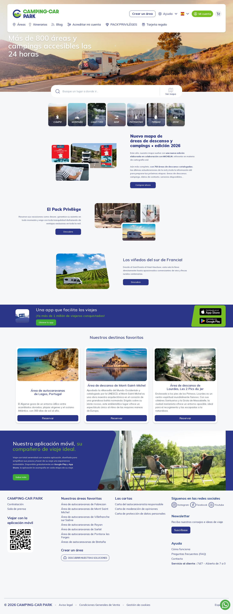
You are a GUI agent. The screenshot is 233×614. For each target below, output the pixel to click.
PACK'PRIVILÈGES (123, 24)
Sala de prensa (16, 508)
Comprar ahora (143, 185)
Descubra (68, 231)
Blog (59, 24)
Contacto (177, 558)
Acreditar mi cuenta (86, 24)
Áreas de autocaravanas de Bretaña (83, 542)
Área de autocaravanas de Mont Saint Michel (84, 510)
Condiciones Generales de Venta (99, 605)
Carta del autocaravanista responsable (139, 504)
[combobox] (185, 14)
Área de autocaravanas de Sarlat (81, 529)
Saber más (21, 477)
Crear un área (142, 14)
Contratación (15, 504)
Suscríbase (181, 530)
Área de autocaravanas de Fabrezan (83, 504)
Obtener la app (46, 322)
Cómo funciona (180, 549)
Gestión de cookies (138, 605)
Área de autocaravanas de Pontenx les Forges (85, 535)
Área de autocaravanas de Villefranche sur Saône (85, 518)
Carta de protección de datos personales (140, 513)
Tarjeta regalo (157, 24)
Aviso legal (66, 605)
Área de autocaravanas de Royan (82, 524)
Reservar (48, 418)
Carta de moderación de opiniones (136, 508)
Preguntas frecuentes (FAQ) (188, 554)
